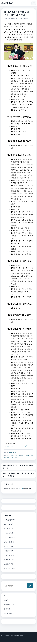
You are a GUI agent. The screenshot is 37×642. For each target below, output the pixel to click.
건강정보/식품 (9, 533)
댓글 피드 (7, 609)
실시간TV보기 (8, 546)
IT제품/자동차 (8, 551)
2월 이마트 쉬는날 (26, 455)
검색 (30, 586)
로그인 (21, 488)
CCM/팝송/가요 (9, 520)
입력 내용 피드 (9, 604)
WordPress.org (9, 613)
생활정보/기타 (12, 452)
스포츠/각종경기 (9, 564)
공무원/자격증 (9, 560)
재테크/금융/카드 (10, 524)
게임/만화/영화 (9, 555)
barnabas (25, 18)
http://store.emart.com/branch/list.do (17, 446)
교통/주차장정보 (9, 537)
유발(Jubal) (7, 3)
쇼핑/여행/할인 (9, 542)
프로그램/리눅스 (9, 568)
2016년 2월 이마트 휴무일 (13, 455)
